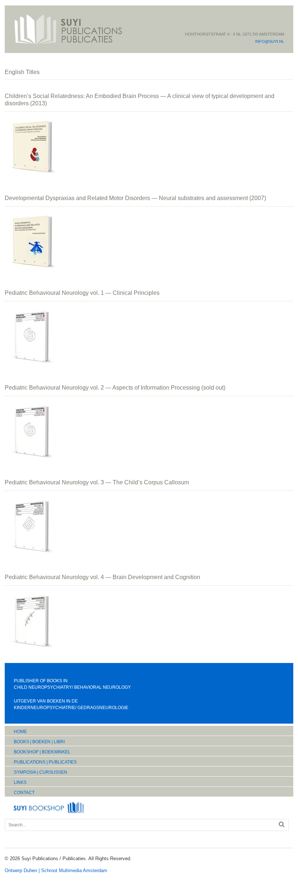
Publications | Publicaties (45, 762)
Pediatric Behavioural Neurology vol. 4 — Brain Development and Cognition (102, 577)
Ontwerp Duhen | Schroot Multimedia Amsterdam (56, 870)
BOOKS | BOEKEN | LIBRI (39, 741)
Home (20, 731)
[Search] (282, 824)
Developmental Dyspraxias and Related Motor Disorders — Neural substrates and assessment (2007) (135, 198)
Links (20, 782)
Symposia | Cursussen (40, 772)
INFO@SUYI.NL (269, 41)
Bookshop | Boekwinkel (42, 751)
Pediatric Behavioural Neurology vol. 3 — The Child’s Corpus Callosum (97, 482)
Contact (24, 792)
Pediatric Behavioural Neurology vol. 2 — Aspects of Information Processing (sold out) (115, 387)
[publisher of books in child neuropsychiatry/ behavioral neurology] (68, 44)
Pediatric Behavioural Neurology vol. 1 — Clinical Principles (82, 293)
